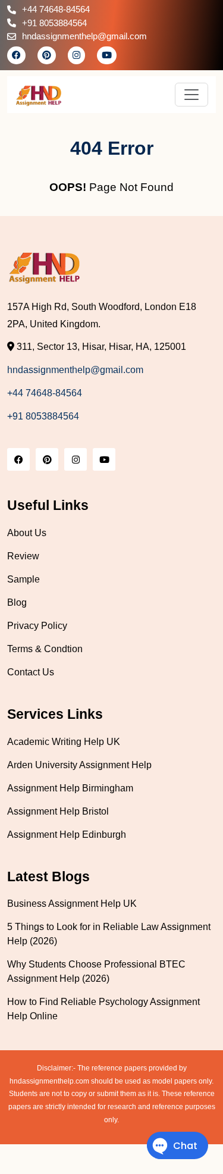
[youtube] (107, 55)
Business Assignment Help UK (72, 903)
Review (23, 556)
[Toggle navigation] (191, 95)
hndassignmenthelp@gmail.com (84, 36)
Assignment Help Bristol (58, 811)
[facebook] (16, 55)
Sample (23, 579)
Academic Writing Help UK (63, 742)
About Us (26, 533)
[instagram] (76, 55)
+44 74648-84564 (56, 9)
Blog (17, 602)
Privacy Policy (37, 626)
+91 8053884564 (54, 23)
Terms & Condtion (45, 649)
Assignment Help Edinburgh (66, 834)
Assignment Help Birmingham (70, 788)
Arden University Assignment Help (79, 765)
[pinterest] (46, 55)
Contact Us (30, 672)
